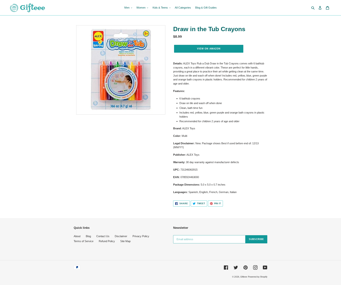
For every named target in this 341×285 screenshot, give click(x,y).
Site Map (125, 241)
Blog (88, 236)
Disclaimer (121, 236)
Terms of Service (83, 241)
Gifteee (243, 277)
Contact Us (102, 236)
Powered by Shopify (257, 277)
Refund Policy (107, 241)
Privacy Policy (140, 236)
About (77, 236)
